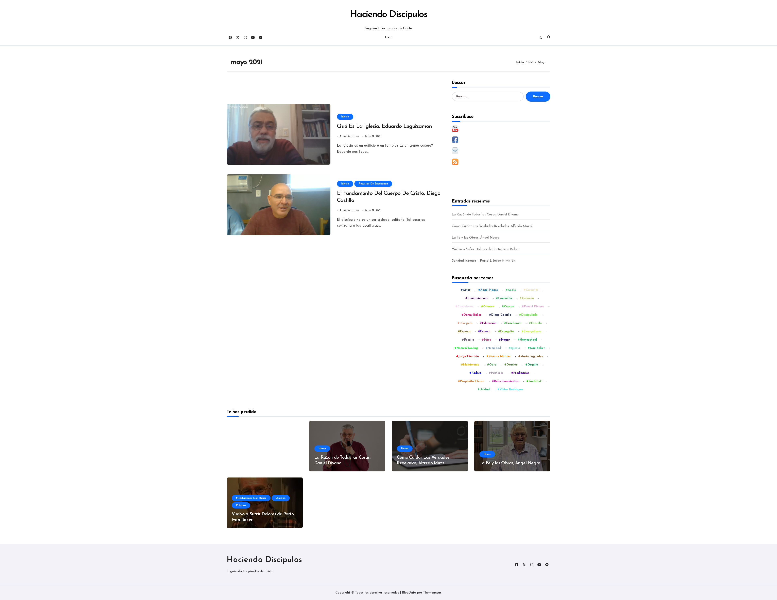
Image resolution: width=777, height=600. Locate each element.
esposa (465, 331)
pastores (497, 373)
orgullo (533, 364)
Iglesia (345, 116)
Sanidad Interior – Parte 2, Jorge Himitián (483, 260)
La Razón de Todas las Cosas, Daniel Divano (485, 214)
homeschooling (467, 348)
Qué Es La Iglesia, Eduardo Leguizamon (384, 126)
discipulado (529, 315)
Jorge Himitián (468, 356)
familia (469, 339)
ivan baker (537, 348)
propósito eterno (472, 381)
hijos (487, 339)
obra (493, 364)
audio (512, 290)
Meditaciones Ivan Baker (251, 498)
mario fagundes (531, 356)
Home (322, 448)
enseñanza (513, 323)
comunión (505, 298)
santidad (535, 381)
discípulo (466, 323)
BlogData (409, 592)
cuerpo (509, 306)
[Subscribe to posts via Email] (501, 150)
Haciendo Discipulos (388, 14)
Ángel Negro (489, 290)
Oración (281, 498)
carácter (532, 290)
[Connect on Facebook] (501, 139)
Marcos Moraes (500, 356)
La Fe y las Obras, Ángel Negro (475, 237)
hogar (505, 339)
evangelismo (532, 331)
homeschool (528, 339)
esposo (485, 331)
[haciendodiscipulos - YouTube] (501, 129)
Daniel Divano (534, 306)
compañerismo (477, 298)
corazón (528, 298)
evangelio (507, 331)
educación (489, 323)
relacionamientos (506, 381)
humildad (494, 348)
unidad (485, 389)
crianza (488, 306)
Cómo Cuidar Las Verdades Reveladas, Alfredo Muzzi (492, 226)
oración (512, 364)
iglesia (515, 348)
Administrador (349, 136)
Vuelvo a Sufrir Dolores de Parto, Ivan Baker (485, 249)
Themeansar (432, 592)
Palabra (241, 505)
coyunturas (465, 306)
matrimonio (471, 364)
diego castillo (501, 315)
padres (476, 373)
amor (466, 290)
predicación (521, 373)
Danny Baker (472, 315)
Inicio (388, 37)
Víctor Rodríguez (511, 389)
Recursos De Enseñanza (373, 183)
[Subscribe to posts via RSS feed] (501, 162)
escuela (536, 323)
